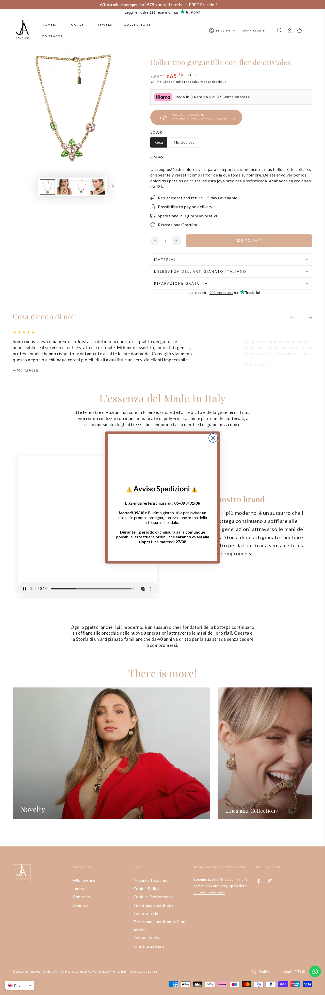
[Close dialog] (213, 438)
